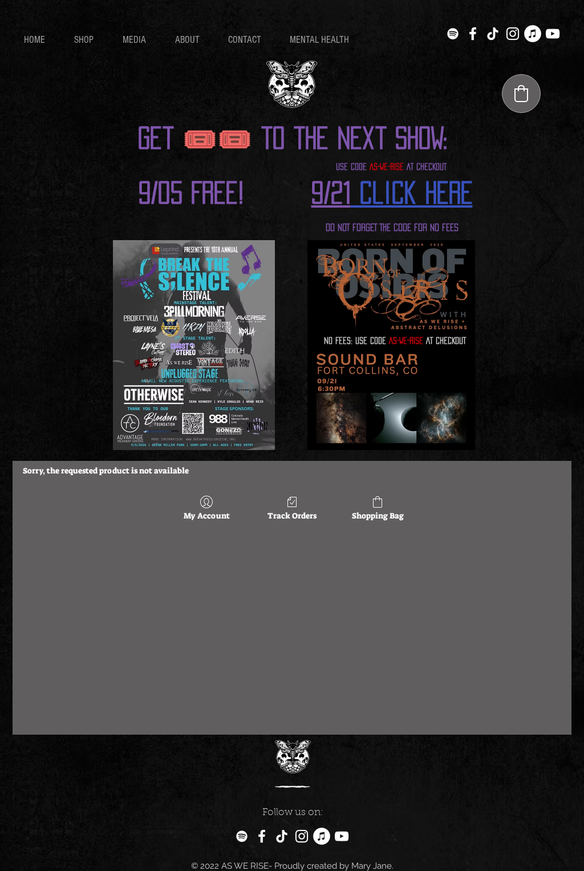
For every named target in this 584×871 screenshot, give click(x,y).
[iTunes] (532, 33)
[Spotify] (452, 33)
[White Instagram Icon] (512, 33)
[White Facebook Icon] (472, 33)
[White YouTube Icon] (552, 33)
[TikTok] (492, 33)
